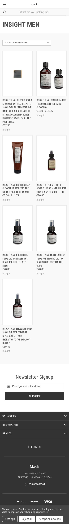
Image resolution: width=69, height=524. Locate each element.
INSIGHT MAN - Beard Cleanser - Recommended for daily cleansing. (51, 103)
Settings (10, 519)
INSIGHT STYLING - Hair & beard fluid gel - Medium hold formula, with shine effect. (51, 188)
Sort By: (8, 42)
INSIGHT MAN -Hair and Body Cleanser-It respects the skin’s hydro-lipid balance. (16, 188)
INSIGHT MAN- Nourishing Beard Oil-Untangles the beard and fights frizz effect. (15, 260)
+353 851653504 (36, 484)
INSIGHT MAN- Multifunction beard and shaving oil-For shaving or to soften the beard (50, 260)
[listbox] (32, 42)
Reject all (27, 519)
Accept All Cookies (50, 519)
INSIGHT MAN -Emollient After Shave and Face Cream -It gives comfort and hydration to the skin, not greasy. (17, 336)
